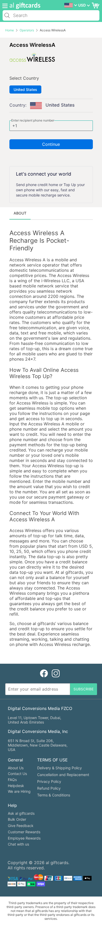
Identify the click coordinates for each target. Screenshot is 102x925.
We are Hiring (19, 791)
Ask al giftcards (21, 813)
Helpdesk (16, 785)
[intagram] (56, 673)
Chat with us (18, 844)
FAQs (12, 779)
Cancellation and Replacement (63, 774)
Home (9, 30)
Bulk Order (17, 819)
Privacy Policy (49, 781)
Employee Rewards (24, 838)
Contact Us (17, 773)
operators (27, 30)
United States (25, 89)
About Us (16, 768)
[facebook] (44, 673)
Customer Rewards (24, 832)
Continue (51, 144)
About (20, 213)
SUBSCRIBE (83, 689)
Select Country (24, 78)
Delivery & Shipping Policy (59, 768)
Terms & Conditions (53, 795)
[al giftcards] (23, 6)
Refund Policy (49, 788)
